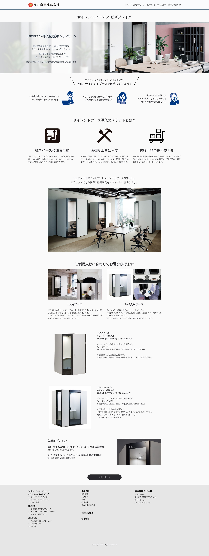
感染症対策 (32, 518)
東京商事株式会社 (143, 491)
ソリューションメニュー (154, 5)
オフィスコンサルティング (38, 494)
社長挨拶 (85, 502)
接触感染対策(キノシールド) (41, 521)
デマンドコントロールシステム (42, 512)
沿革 (83, 499)
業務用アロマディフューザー (42, 509)
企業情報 (137, 5)
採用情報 (85, 519)
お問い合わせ (174, 5)
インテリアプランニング (40, 499)
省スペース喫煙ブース (39, 514)
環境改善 (31, 506)
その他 (33, 526)
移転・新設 (35, 502)
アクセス (85, 497)
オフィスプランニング (39, 497)
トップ (128, 5)
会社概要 (85, 494)
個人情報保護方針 (88, 505)
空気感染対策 (36, 524)
